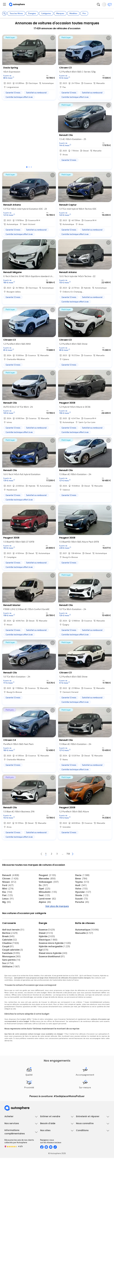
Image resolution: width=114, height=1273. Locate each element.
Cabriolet (9, 955)
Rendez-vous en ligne (85, 1140)
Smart (7, 915)
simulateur (48, 1034)
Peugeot (47, 875)
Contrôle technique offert (87, 1154)
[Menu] (4, 4)
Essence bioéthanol (52, 971)
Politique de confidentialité (88, 1220)
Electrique (48, 955)
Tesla (80, 915)
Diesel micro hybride (53, 968)
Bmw (81, 878)
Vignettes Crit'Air (11, 1224)
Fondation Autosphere (50, 1216)
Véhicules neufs (11, 1144)
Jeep (7, 908)
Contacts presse (83, 1187)
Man (43, 922)
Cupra (8, 905)
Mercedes (47, 878)
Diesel (46, 948)
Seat (44, 895)
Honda (44, 915)
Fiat (7, 895)
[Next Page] (83, 854)
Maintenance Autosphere (87, 1144)
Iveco (7, 918)
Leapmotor (83, 908)
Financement (10, 1173)
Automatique (87, 945)
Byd (79, 912)
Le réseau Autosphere (50, 1225)
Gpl (43, 965)
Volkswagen (49, 881)
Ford (7, 885)
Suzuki (81, 898)
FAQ (42, 1178)
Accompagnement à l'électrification (20, 1197)
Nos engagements (84, 1178)
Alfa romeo (83, 905)
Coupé (8, 961)
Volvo (81, 888)
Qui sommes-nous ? (84, 1173)
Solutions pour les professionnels (19, 1201)
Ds (43, 885)
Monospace (11, 971)
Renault (10, 875)
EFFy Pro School (47, 1220)
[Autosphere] (16, 4)
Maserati (9, 912)
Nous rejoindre (82, 1192)
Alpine (45, 902)
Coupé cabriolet (12, 965)
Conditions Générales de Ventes (90, 1235)
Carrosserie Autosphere (86, 1159)
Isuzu (7, 922)
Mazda (45, 905)
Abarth (44, 912)
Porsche (82, 902)
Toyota (82, 881)
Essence (47, 945)
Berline (10, 948)
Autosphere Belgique (49, 1230)
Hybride (47, 951)
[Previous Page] (30, 854)
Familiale (11, 968)
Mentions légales (84, 1244)
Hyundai (83, 891)
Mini (7, 888)
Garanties (8, 1178)
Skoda (81, 895)
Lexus (8, 898)
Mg (6, 902)
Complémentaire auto (13, 1187)
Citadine (10, 958)
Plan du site (81, 1249)
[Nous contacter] (109, 4)
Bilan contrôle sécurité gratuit (89, 1149)
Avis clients (81, 1182)
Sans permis (11, 975)
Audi (81, 885)
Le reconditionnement (14, 1219)
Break (8, 951)
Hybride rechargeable (54, 961)
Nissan (9, 881)
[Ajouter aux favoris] (52, 38)
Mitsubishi (48, 891)
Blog (42, 1242)
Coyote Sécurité (11, 1192)
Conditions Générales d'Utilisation (91, 1216)
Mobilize (81, 922)
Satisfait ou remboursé (14, 1182)
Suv (8, 978)
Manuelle (84, 948)
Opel (44, 888)
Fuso (79, 918)
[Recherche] (98, 4)
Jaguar (45, 908)
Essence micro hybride (55, 958)
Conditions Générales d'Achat (89, 1239)
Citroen (10, 878)
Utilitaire (11, 982)
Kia (7, 891)
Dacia (82, 875)
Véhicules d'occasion (13, 1140)
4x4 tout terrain (13, 945)
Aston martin (48, 918)
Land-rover (47, 898)
